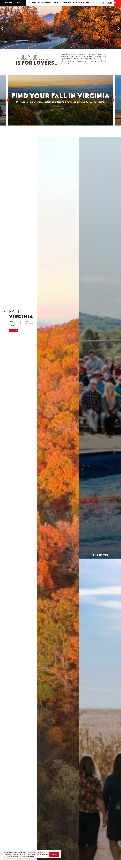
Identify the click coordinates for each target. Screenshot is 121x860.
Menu (118, 3)
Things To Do (46, 3)
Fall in (21, 313)
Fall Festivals (99, 555)
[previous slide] (8, 100)
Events (56, 3)
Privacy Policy (30, 856)
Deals (88, 3)
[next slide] (113, 100)
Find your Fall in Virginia (60, 97)
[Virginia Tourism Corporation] (13, 2)
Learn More (60, 107)
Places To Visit (34, 3)
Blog (94, 3)
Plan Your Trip (78, 3)
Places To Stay (66, 3)
